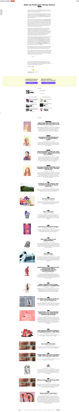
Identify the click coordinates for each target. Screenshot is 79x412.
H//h (19, 410)
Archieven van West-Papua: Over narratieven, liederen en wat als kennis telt (48, 185)
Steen (48, 366)
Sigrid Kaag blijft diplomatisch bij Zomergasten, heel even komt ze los (48, 123)
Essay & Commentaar (48, 121)
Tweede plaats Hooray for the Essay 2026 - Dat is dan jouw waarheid (48, 355)
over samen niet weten (48, 344)
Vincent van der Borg (46, 141)
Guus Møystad (52, 200)
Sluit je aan (31, 82)
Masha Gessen (40, 42)
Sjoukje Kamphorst (45, 368)
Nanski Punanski (53, 228)
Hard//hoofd (2, 1)
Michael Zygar (45, 42)
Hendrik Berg (45, 301)
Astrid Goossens (46, 155)
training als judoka (41, 39)
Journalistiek (39, 6)
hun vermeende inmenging (41, 14)
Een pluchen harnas (48, 199)
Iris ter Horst (52, 213)
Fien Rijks (52, 272)
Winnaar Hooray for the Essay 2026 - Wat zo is (48, 380)
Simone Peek (40, 7)
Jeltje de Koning (52, 125)
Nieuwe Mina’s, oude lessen (48, 393)
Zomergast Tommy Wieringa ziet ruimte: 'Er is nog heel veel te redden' (48, 138)
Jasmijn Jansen (52, 255)
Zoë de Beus (52, 287)
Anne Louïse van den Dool (49, 345)
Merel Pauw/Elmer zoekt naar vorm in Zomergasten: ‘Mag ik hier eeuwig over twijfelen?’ (48, 153)
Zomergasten (48, 135)
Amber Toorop (51, 187)
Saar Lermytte (49, 357)
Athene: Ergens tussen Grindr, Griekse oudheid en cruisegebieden (48, 285)
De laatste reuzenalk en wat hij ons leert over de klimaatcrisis (48, 299)
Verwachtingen (48, 254)
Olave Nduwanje (46, 213)
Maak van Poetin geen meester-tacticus (39, 5)
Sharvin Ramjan (46, 287)
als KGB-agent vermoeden (38, 37)
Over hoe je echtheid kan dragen (48, 226)
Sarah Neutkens (47, 333)
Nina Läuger (46, 272)
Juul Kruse (46, 125)
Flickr (33, 66)
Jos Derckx (52, 333)
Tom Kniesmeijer (46, 200)
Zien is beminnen (48, 212)
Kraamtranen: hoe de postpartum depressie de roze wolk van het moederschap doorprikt (48, 313)
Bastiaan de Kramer (52, 368)
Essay (48, 182)
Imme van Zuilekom (45, 228)
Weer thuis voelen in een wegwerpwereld (48, 240)
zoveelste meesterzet (47, 19)
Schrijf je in (47, 82)
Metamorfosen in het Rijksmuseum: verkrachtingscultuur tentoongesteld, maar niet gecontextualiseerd (48, 269)
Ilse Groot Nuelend (52, 301)
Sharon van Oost (46, 255)
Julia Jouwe (46, 187)
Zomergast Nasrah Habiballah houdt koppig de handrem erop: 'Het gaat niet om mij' (48, 168)
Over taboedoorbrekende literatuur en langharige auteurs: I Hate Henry (48, 331)
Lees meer (49, 145)
